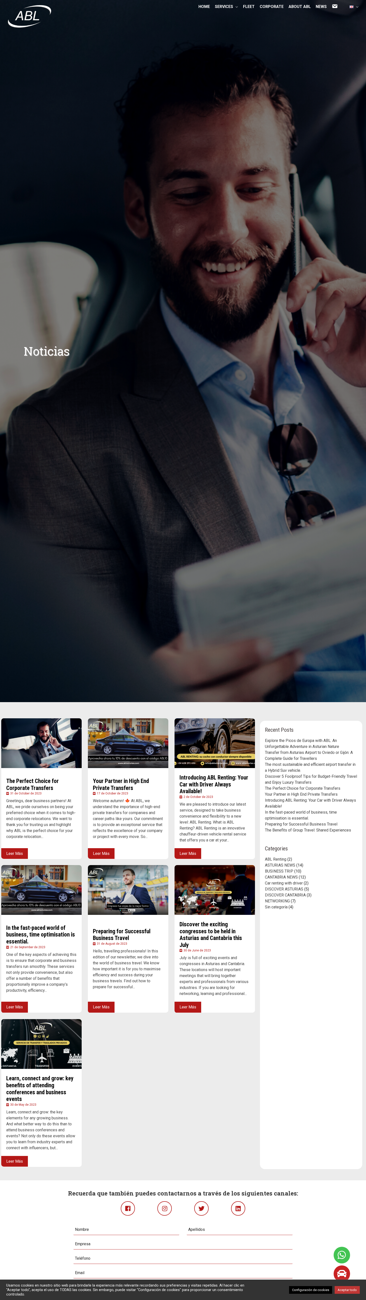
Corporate (272, 8)
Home (204, 8)
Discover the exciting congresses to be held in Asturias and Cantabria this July (211, 934)
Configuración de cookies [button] (310, 1290)
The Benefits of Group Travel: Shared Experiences (308, 830)
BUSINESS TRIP (279, 871)
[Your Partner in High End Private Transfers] (128, 743)
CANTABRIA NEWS (281, 877)
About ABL (300, 8)
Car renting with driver (284, 883)
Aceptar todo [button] (347, 1290)
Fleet (249, 8)
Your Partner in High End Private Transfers (121, 784)
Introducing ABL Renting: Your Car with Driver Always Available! (214, 784)
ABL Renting (275, 859)
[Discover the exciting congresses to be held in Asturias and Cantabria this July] (215, 890)
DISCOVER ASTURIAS (284, 889)
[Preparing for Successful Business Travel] (128, 890)
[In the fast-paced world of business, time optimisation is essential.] (41, 890)
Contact (335, 7)
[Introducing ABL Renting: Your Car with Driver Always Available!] (215, 743)
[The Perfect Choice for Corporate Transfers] (41, 743)
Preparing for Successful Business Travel (121, 935)
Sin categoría (276, 907)
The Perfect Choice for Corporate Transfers (32, 784)
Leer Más (14, 853)
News (321, 8)
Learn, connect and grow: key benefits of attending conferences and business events (39, 1088)
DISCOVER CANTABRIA (285, 895)
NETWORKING (277, 901)
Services (224, 7)
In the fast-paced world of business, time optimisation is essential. (40, 935)
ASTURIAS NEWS (280, 865)
